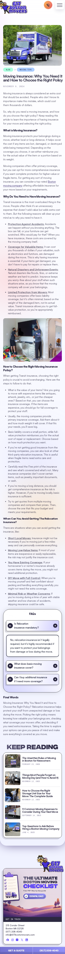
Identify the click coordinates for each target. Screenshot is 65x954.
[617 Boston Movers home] (50, 863)
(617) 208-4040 (49, 950)
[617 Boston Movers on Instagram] (12, 940)
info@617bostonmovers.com (20, 934)
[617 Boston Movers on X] (22, 940)
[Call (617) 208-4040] (48, 5)
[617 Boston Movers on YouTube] (17, 940)
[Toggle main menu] (59, 5)
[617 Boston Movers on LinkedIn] (27, 940)
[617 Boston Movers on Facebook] (8, 940)
